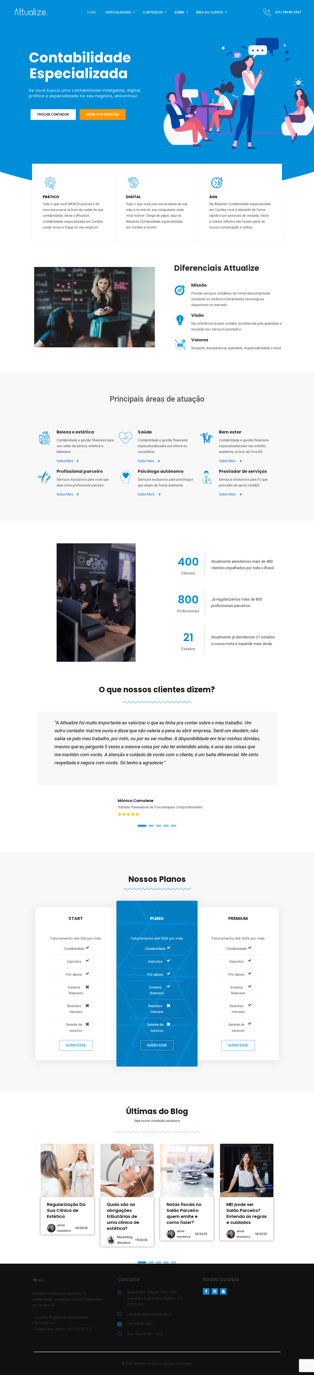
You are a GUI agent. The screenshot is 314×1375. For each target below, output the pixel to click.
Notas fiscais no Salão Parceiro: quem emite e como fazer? (184, 1213)
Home (91, 12)
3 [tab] (159, 826)
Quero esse (76, 1045)
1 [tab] (142, 826)
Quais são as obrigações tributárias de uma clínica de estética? (123, 1216)
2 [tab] (151, 826)
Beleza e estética (75, 432)
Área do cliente (209, 12)
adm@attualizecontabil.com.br (149, 1314)
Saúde (145, 432)
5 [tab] (174, 826)
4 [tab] (166, 826)
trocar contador (53, 114)
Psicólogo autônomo (160, 471)
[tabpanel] (157, 772)
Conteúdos (153, 12)
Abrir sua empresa (102, 114)
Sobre (179, 12)
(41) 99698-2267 (288, 12)
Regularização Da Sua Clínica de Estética (66, 1210)
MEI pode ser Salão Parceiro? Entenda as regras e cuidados (246, 1213)
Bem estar (230, 432)
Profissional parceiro (80, 471)
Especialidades (118, 12)
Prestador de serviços (243, 471)
